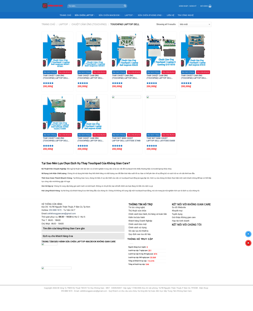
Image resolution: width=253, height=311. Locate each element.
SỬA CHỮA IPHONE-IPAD (150, 15)
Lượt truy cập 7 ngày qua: (138, 250)
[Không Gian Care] (52, 6)
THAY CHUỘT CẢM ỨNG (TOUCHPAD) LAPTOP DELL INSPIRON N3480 (90, 139)
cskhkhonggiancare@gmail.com (61, 213)
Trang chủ (48, 24)
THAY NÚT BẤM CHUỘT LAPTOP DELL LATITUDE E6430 (161, 139)
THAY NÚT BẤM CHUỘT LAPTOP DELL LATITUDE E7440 (126, 139)
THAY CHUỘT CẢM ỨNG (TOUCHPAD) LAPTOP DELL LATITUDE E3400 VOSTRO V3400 (55, 139)
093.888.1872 (55, 210)
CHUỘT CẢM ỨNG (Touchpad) (89, 24)
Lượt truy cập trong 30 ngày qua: (141, 254)
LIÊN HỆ (170, 15)
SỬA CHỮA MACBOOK (109, 15)
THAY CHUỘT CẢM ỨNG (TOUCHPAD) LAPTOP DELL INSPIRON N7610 (193, 76)
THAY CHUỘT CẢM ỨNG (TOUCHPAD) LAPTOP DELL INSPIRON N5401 (90, 76)
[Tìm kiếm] (125, 6)
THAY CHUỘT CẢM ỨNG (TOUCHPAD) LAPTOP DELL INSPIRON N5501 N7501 (55, 76)
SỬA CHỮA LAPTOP (84, 15)
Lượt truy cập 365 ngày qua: (139, 257)
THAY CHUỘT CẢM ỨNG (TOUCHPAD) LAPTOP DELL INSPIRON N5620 (124, 76)
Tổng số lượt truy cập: (137, 264)
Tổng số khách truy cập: (137, 261)
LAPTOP (129, 15)
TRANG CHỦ (65, 15)
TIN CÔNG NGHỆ (185, 15)
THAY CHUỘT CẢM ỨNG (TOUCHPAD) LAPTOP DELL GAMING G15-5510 (159, 76)
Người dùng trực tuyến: (137, 247)
